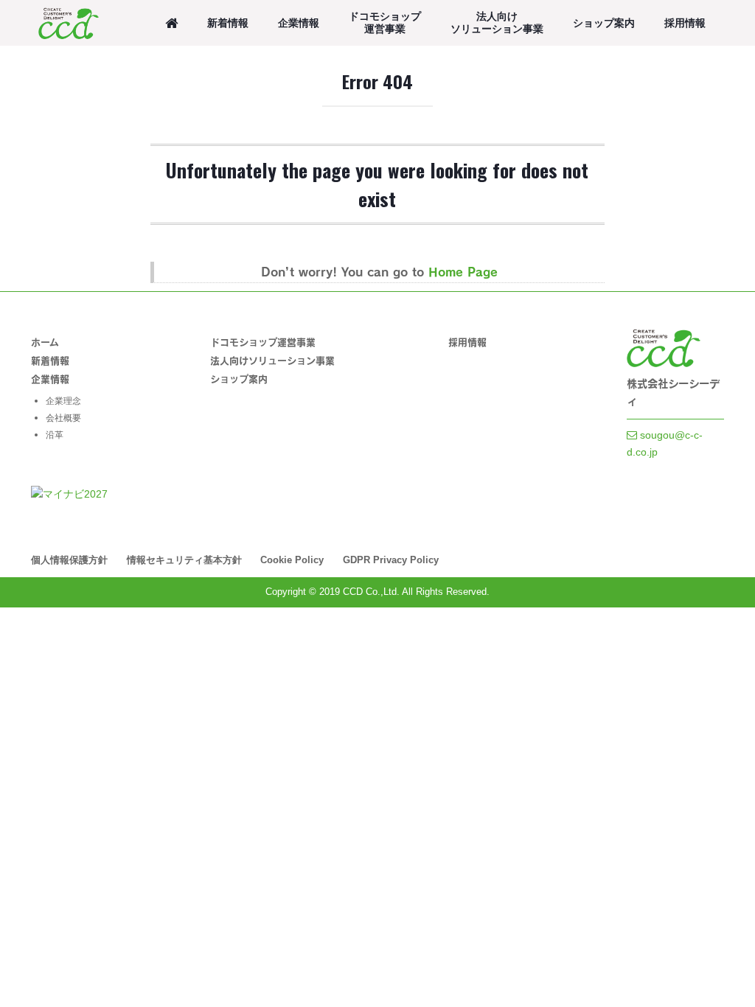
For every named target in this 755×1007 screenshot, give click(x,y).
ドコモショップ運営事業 (385, 22)
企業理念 (63, 401)
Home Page (463, 271)
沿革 (54, 435)
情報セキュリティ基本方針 (184, 559)
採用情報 (685, 23)
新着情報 (227, 23)
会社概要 (63, 418)
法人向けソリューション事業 (496, 22)
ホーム (45, 341)
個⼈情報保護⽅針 (69, 559)
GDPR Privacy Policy (391, 559)
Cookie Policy (292, 559)
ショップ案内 (604, 23)
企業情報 (298, 23)
